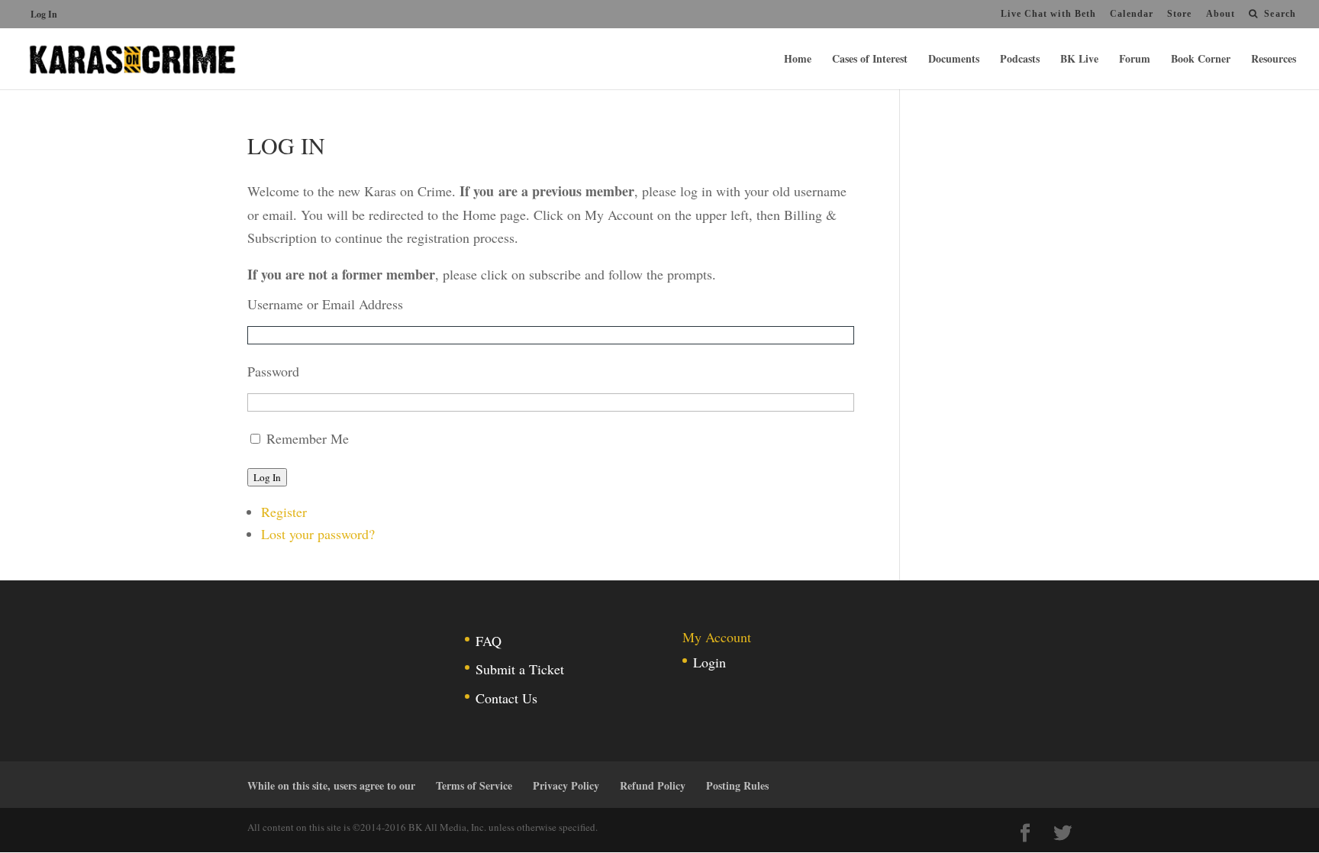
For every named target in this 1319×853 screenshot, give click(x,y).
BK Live (1079, 59)
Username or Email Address (325, 304)
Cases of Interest (870, 59)
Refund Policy (652, 785)
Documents (953, 59)
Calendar (1131, 13)
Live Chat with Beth (1048, 13)
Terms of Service (474, 785)
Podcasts (1020, 59)
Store (1179, 13)
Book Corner (1200, 59)
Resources (1273, 59)
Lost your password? (318, 534)
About (1221, 13)
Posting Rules (737, 785)
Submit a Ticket (520, 669)
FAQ (488, 641)
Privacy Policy (566, 785)
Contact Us (506, 698)
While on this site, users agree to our (331, 785)
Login (709, 662)
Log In (44, 14)
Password (273, 371)
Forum (1134, 59)
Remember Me (307, 438)
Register (284, 511)
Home (797, 59)
